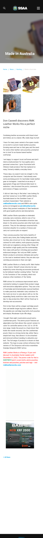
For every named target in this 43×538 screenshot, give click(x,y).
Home (5, 69)
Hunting (19, 69)
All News (7, 457)
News (12, 69)
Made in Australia (30, 69)
